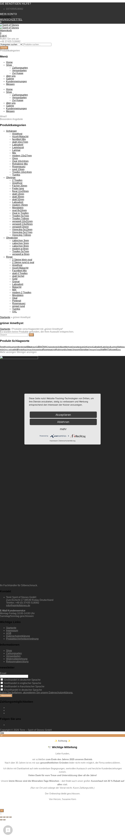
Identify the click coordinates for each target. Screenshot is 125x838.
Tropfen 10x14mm (22, 172)
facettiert (65, 347)
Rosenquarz (18, 166)
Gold (14, 279)
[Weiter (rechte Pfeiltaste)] (4, 819)
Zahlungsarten (20, 67)
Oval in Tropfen (20, 213)
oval (16, 349)
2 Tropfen (17, 180)
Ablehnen (63, 421)
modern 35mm (20, 205)
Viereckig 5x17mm (22, 232)
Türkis (110, 349)
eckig (58, 347)
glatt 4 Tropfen (20, 273)
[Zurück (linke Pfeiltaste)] (1, 819)
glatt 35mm (18, 196)
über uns (11, 76)
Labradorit (17, 144)
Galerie (10, 78)
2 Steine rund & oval (23, 262)
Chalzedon (51, 347)
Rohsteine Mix (20, 164)
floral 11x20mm (20, 191)
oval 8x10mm (19, 210)
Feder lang (18, 188)
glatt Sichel (18, 276)
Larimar (16, 150)
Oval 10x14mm (20, 161)
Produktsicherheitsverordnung (22, 638)
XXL (14, 311)
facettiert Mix (19, 139)
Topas (98, 349)
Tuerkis (16, 174)
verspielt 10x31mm (22, 221)
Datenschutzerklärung (18, 636)
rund (63, 349)
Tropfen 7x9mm (20, 218)
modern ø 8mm (20, 248)
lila (118, 347)
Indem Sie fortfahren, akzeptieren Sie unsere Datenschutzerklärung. (36, 692)
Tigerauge (92, 349)
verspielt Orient (20, 227)
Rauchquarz (27, 349)
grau (80, 347)
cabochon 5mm (20, 243)
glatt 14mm (18, 194)
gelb (70, 347)
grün (84, 347)
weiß (115, 349)
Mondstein (17, 207)
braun (33, 347)
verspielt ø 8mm (20, 254)
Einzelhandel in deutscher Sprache (22, 690)
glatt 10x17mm (20, 142)
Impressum (12, 630)
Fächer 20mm (19, 185)
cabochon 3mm (20, 240)
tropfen (104, 349)
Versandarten (19, 70)
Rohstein (35, 349)
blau (29, 346)
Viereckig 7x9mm (21, 235)
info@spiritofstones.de (18, 605)
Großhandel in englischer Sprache (22, 683)
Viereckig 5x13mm (22, 229)
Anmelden (5, 17)
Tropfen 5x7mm (20, 216)
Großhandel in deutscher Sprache (22, 679)
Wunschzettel (11, 19)
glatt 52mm (18, 199)
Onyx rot (7, 349)
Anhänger (11, 131)
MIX (14, 289)
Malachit (16, 287)
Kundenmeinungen (16, 81)
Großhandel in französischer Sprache (23, 686)
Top (2, 732)
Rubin (58, 350)
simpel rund (18, 306)
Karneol (89, 347)
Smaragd (76, 350)
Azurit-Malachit (20, 136)
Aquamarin (13, 347)
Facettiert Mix (19, 270)
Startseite (5, 317)
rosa (41, 349)
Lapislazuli (18, 147)
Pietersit (16, 300)
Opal (14, 298)
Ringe (9, 257)
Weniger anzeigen (27, 352)
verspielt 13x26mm (22, 224)
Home (9, 62)
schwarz (69, 349)
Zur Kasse (17, 73)
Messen (10, 84)
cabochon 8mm (20, 246)
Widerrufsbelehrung (16, 659)
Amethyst (17, 133)
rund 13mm (18, 169)
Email (3, 673)
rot (54, 349)
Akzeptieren (63, 414)
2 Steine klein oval (22, 259)
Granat (16, 281)
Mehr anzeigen (8, 352)
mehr (63, 428)
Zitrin (119, 349)
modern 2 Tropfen (21, 292)
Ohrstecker (12, 237)
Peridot (20, 349)
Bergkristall (22, 347)
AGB (8, 633)
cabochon (41, 346)
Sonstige (84, 349)
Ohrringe (11, 177)
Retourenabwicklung (17, 661)
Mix (14, 153)
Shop (9, 65)
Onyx (15, 158)
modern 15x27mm (22, 155)
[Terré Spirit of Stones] (9, 25)
